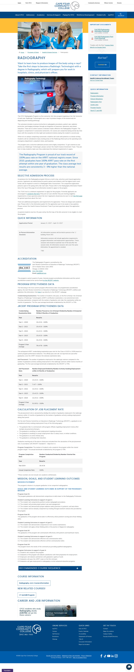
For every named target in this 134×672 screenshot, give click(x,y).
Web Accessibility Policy (80, 657)
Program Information (96, 96)
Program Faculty (95, 108)
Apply (19, 3)
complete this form (33, 194)
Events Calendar (83, 631)
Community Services (94, 3)
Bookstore (55, 636)
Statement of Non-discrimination (71, 656)
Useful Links (94, 105)
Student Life (101, 15)
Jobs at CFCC (83, 629)
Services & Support (54, 15)
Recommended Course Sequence (39, 568)
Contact (105, 629)
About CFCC (19, 15)
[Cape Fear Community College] (67, 6)
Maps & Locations (108, 631)
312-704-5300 (37, 271)
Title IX (81, 639)
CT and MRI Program (27, 595)
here (39, 292)
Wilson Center (108, 3)
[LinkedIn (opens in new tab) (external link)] (112, 656)
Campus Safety (107, 634)
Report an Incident (84, 644)
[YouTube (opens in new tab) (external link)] (108, 656)
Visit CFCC (28, 3)
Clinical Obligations (96, 99)
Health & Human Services (49, 52)
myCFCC (111, 15)
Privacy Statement (86, 656)
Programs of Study (33, 52)
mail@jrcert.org (41, 273)
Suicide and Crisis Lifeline (53, 656)
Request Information (42, 3)
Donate (119, 3)
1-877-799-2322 (67, 657)
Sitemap (54, 639)
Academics (40, 15)
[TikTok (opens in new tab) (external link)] (105, 656)
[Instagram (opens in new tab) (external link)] (116, 656)
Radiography (94, 93)
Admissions (30, 15)
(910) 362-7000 (26, 634)
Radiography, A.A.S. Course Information (34, 583)
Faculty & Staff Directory (110, 636)
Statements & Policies (85, 636)
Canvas (54, 631)
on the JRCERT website (51, 280)
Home (22, 52)
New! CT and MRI (96, 111)
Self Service (55, 634)
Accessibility (82, 634)
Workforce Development (85, 15)
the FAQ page (77, 196)
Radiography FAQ (96, 102)
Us (102, 65)
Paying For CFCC (68, 15)
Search (121, 16)
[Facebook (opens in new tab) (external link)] (101, 656)
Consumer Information (85, 642)
